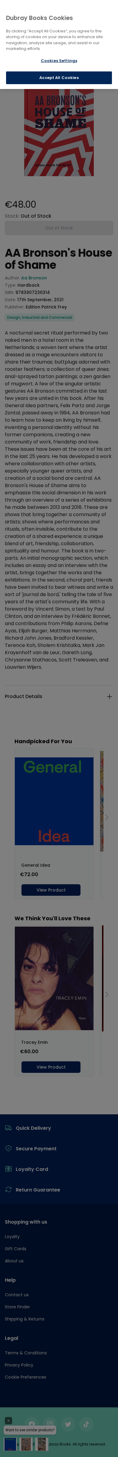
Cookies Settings (59, 61)
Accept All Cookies (58, 78)
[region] (59, 44)
